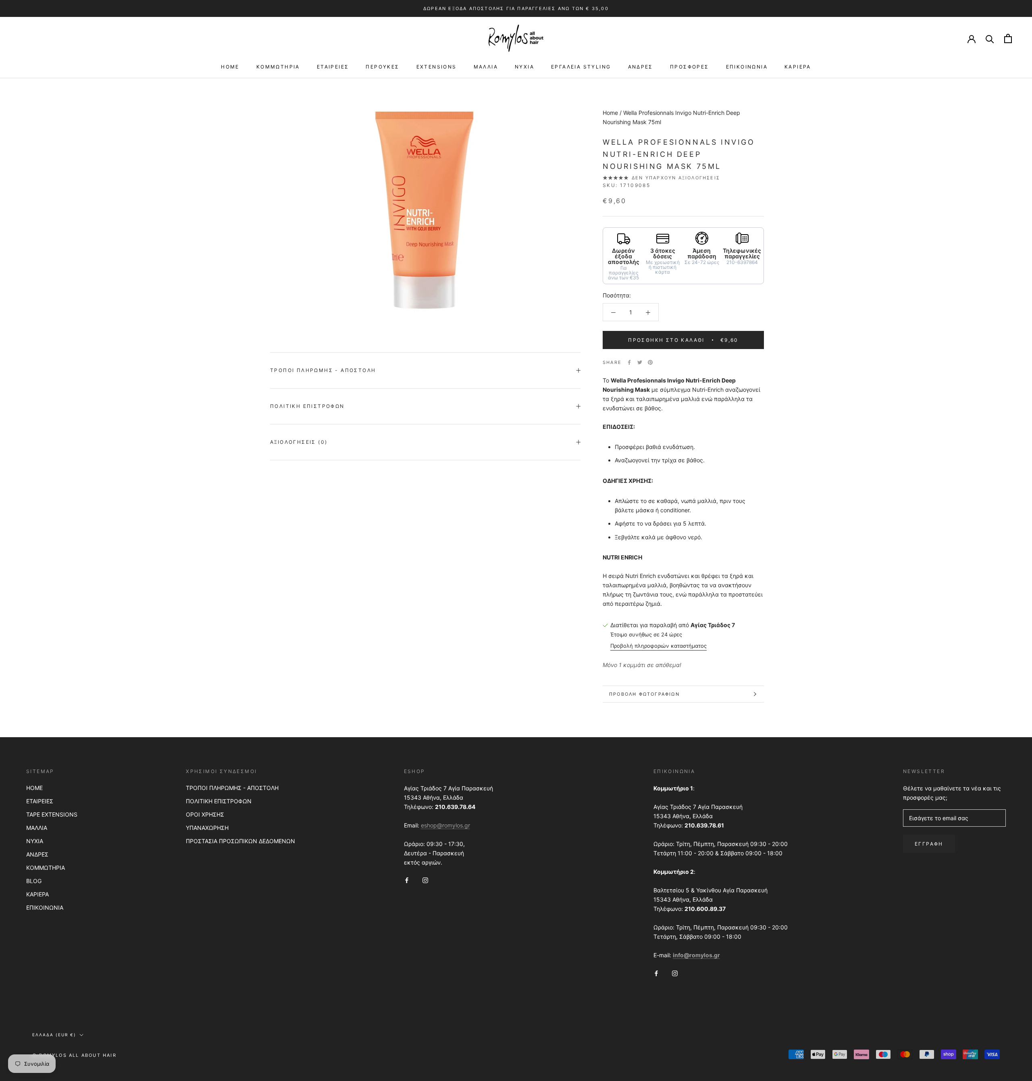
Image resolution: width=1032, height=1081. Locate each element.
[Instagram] (425, 879)
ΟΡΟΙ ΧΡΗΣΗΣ (205, 814)
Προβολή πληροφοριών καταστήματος (658, 645)
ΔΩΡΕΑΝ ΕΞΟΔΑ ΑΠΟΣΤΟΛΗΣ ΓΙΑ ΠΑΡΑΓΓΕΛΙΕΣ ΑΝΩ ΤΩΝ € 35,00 (516, 8)
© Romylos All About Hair (74, 1055)
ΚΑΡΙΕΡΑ (797, 67)
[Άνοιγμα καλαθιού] (1008, 38)
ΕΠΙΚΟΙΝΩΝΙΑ (747, 67)
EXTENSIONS (436, 67)
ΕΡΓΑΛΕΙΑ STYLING (581, 67)
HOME (230, 67)
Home (610, 112)
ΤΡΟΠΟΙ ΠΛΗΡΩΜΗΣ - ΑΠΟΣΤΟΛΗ (232, 787)
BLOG (34, 880)
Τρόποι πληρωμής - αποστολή (323, 370)
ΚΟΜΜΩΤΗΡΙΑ (278, 67)
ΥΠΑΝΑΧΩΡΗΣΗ (207, 827)
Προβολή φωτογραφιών (644, 694)
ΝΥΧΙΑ (524, 67)
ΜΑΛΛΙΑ (486, 67)
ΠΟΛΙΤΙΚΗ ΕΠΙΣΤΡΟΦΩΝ (219, 801)
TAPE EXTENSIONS (51, 814)
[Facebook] (629, 362)
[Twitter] (639, 362)
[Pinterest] (650, 362)
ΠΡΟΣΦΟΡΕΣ (689, 67)
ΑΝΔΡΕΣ (640, 67)
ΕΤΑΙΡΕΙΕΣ (333, 67)
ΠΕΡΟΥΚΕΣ (382, 67)
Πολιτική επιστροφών (307, 406)
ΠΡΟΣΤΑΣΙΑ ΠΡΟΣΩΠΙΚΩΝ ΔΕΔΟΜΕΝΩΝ (240, 841)
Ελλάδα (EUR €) (54, 1034)
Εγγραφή (929, 844)
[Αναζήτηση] (990, 38)
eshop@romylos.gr (445, 825)
